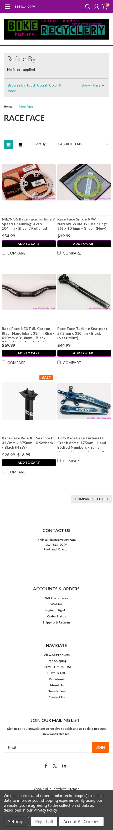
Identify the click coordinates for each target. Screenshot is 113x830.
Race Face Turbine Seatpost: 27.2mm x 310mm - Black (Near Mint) (83, 333)
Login (49, 610)
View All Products (57, 655)
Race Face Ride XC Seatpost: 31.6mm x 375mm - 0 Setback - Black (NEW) (28, 442)
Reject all (44, 821)
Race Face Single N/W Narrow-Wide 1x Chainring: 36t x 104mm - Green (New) (82, 224)
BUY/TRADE (56, 673)
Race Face (26, 106)
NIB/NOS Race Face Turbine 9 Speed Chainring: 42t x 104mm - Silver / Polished (28, 224)
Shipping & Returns (56, 622)
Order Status (56, 616)
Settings (16, 821)
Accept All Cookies (81, 821)
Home (8, 106)
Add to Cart (29, 244)
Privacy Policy (45, 810)
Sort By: (40, 144)
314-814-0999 (24, 6)
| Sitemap (72, 789)
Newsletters (57, 691)
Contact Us (56, 697)
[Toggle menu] (7, 9)
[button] (56, 87)
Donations (56, 679)
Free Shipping (56, 661)
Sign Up (62, 610)
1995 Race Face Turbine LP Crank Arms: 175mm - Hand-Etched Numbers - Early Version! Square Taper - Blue (83, 444)
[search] (86, 6)
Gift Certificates (56, 598)
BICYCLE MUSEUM (57, 667)
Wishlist (56, 604)
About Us (57, 685)
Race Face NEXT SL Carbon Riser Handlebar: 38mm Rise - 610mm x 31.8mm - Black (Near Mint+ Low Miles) (28, 334)
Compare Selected (91, 499)
